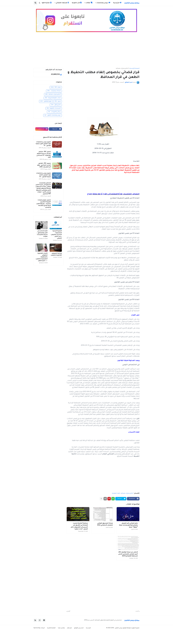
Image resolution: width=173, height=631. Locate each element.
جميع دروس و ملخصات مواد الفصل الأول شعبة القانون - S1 (43, 143)
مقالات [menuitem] (88, 3)
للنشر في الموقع (78, 628)
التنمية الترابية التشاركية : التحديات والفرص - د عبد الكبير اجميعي (56, 234)
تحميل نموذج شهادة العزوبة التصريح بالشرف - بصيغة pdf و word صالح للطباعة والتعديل (44, 203)
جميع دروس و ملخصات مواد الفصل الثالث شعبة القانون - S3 (43, 175)
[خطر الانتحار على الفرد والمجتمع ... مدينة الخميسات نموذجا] (41, 225)
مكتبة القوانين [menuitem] (45, 3)
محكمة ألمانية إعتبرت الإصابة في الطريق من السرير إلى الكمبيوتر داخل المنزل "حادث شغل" (79, 526)
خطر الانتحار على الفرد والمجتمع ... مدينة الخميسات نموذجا (42, 233)
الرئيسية (88, 628)
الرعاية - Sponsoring (39, 628)
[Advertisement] (86, 51)
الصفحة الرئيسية (134, 68)
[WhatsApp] (113, 498)
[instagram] (39, 620)
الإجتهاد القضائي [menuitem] (62, 3)
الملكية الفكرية (51, 628)
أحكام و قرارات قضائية (122, 68)
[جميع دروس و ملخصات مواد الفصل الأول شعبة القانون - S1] (57, 144)
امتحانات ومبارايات (54, 91)
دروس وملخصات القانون (52, 115)
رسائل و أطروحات (54, 112)
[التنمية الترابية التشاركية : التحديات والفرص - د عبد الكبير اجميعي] (56, 225)
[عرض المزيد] (101, 498)
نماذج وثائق (56, 105)
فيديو (57, 101)
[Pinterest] (109, 498)
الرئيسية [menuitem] (116, 3)
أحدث (136, 611)
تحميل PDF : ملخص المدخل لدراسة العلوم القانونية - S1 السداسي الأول (43, 154)
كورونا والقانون (46, 101)
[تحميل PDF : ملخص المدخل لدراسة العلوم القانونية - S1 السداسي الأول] (57, 154)
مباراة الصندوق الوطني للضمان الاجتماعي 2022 (105, 524)
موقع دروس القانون (120, 628)
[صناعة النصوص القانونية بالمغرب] (56, 248)
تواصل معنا (61, 628)
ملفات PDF (56, 87)
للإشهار (69, 628)
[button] (39, 3)
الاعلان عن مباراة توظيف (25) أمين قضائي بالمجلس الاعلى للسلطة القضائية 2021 (128, 554)
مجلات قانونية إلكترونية (53, 98)
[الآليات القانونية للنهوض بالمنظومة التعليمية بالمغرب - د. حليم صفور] (41, 248)
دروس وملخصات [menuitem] (103, 3)
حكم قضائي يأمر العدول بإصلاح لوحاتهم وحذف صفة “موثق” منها (128, 525)
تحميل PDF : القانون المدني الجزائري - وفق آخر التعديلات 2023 (44, 165)
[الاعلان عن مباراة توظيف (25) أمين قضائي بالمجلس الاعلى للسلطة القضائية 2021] (128, 543)
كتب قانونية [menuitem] (76, 3)
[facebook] (44, 620)
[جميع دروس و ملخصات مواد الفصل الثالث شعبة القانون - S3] (57, 175)
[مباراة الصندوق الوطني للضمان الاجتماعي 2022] (103, 514)
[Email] (105, 498)
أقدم (69, 611)
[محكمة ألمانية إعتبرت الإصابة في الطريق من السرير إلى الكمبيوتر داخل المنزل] (78, 514)
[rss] (35, 620)
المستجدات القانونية (54, 108)
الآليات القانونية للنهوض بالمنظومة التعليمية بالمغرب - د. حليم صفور (42, 257)
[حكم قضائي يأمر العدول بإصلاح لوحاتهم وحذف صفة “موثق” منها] (128, 514)
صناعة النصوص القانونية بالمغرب (56, 254)
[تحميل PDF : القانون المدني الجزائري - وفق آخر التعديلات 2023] (57, 166)
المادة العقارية (116, 493)
